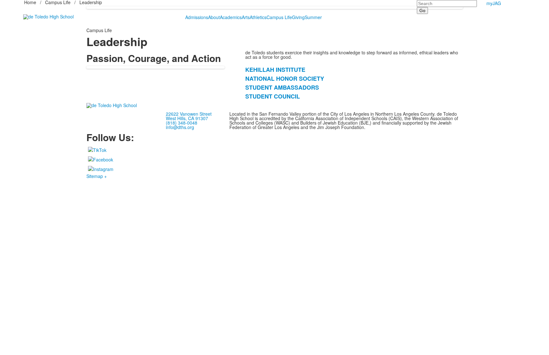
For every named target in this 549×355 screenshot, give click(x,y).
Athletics (258, 17)
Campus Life (279, 17)
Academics (231, 17)
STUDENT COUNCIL (272, 96)
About (214, 17)
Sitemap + (96, 176)
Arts (246, 17)
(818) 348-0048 (181, 122)
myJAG (493, 3)
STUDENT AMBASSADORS (282, 87)
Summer (313, 17)
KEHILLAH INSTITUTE (275, 69)
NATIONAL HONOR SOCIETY (284, 78)
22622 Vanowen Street (189, 114)
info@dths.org (180, 127)
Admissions (196, 17)
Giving (298, 17)
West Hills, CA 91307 (187, 118)
